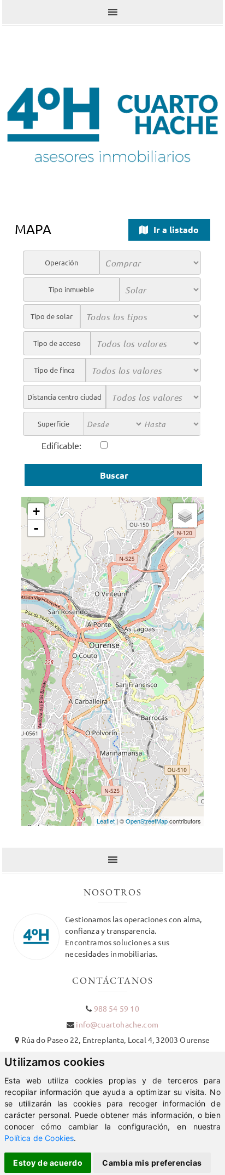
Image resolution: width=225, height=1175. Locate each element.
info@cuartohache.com (117, 1024)
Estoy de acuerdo (47, 1162)
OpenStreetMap (147, 820)
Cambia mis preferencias (152, 1162)
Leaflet (106, 820)
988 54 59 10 (116, 1008)
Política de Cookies (39, 1138)
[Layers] (185, 515)
